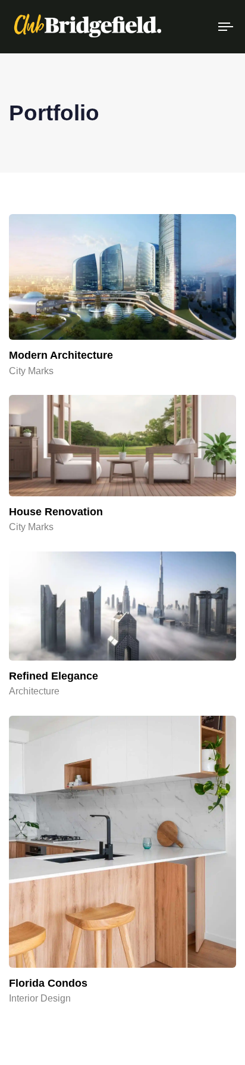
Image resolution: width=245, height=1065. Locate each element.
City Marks (31, 371)
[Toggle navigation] (196, 26)
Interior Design (40, 998)
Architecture (34, 691)
